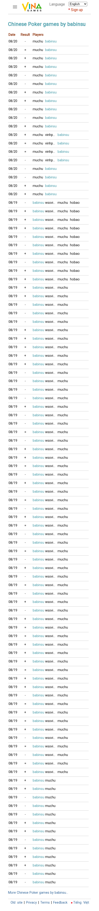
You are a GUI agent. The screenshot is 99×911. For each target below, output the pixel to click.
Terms (45, 903)
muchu (38, 41)
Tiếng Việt (81, 903)
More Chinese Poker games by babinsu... (38, 893)
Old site (17, 903)
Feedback (60, 903)
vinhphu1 (51, 135)
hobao (75, 203)
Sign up (77, 10)
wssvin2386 (51, 203)
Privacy (31, 903)
